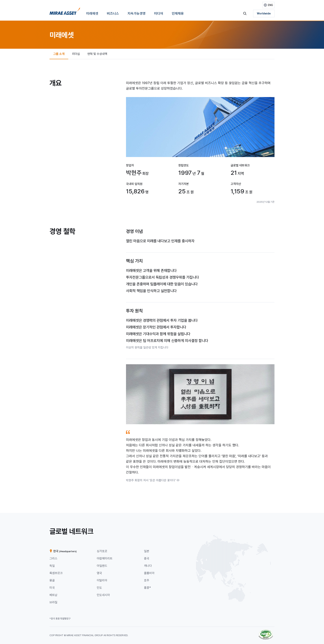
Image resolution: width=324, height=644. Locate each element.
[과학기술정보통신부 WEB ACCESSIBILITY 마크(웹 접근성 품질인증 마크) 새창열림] (265, 631)
